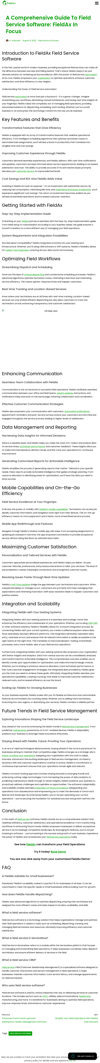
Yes (70, 1060)
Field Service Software (48, 40)
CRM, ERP (92, 623)
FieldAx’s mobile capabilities (53, 509)
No (74, 1060)
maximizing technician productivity (73, 189)
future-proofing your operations (18, 755)
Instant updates (65, 393)
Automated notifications (76, 411)
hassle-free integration (17, 250)
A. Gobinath (14, 40)
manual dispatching (34, 274)
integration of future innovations (51, 787)
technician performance (32, 446)
